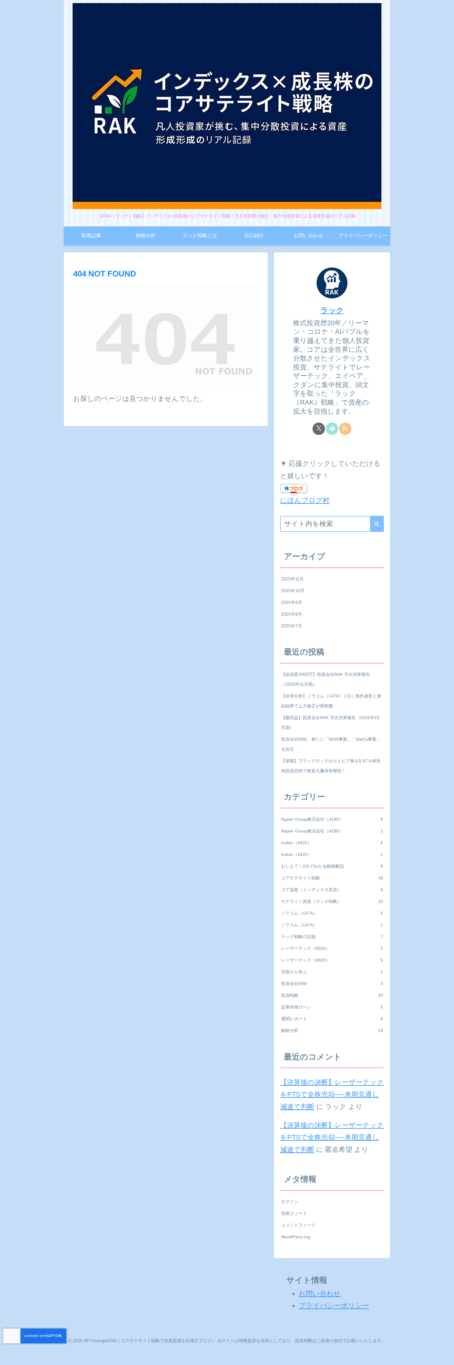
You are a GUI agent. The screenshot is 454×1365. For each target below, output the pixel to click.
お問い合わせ (320, 1293)
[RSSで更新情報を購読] (345, 429)
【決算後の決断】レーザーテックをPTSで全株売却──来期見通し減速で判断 (332, 1094)
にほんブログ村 (305, 500)
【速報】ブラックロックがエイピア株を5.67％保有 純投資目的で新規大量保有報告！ (332, 765)
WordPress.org (295, 1236)
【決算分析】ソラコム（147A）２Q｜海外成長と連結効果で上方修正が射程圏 (331, 700)
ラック (332, 310)
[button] (377, 524)
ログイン (289, 1201)
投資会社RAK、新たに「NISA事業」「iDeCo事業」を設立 (331, 744)
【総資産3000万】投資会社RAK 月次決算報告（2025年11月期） (325, 679)
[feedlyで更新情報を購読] (332, 429)
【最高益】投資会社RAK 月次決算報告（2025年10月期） (330, 722)
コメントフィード (298, 1225)
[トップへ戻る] (445, 1356)
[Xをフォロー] (319, 429)
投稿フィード (294, 1213)
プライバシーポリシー (334, 1305)
